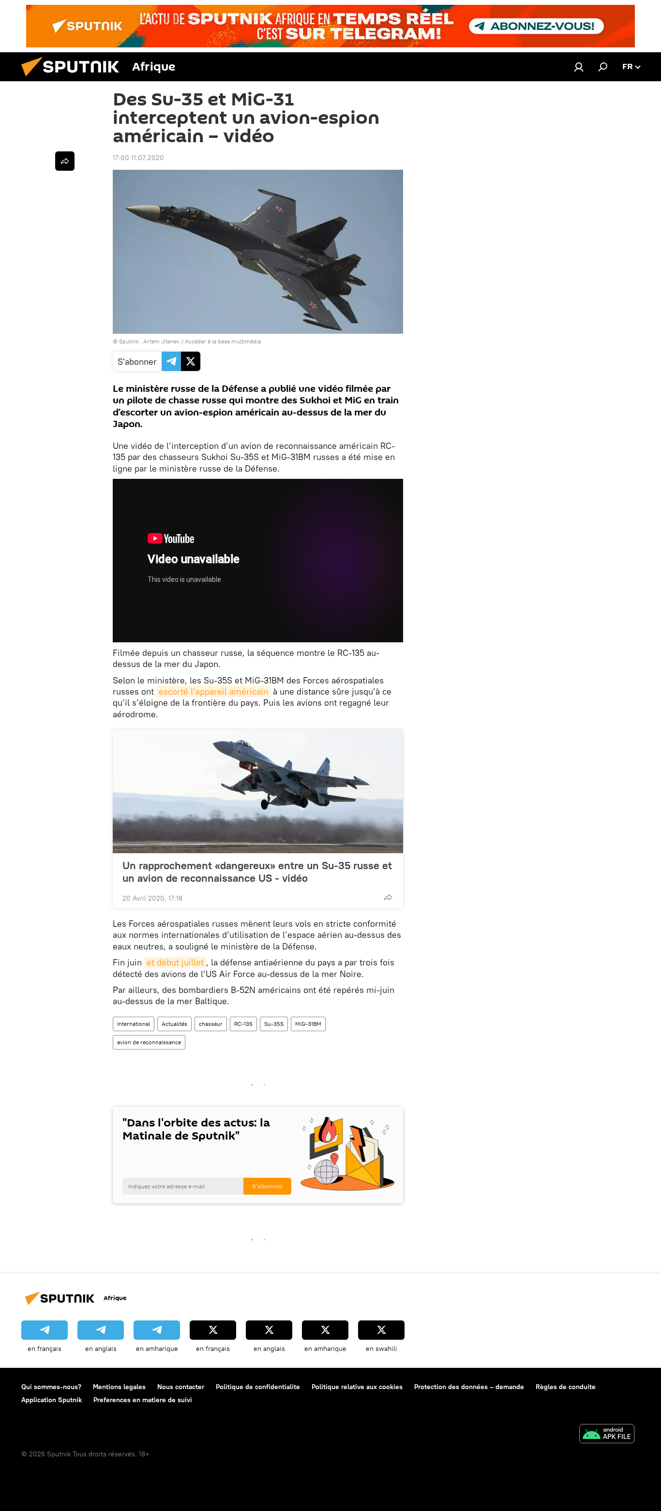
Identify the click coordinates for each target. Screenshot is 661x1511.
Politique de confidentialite (258, 1386)
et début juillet (175, 962)
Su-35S (274, 1023)
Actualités (174, 1023)
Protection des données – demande (469, 1386)
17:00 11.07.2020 (138, 157)
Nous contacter (180, 1386)
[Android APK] (607, 1435)
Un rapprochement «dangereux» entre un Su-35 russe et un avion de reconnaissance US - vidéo (257, 871)
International (133, 1023)
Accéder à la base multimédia (223, 341)
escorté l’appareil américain (213, 691)
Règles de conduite (566, 1386)
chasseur (211, 1023)
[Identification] (578, 66)
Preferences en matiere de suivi (142, 1399)
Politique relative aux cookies (357, 1386)
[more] (388, 897)
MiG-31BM (308, 1023)
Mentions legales (119, 1386)
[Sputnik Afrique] (74, 78)
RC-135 (243, 1023)
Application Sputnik (51, 1399)
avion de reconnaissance (149, 1042)
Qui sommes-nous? (51, 1386)
